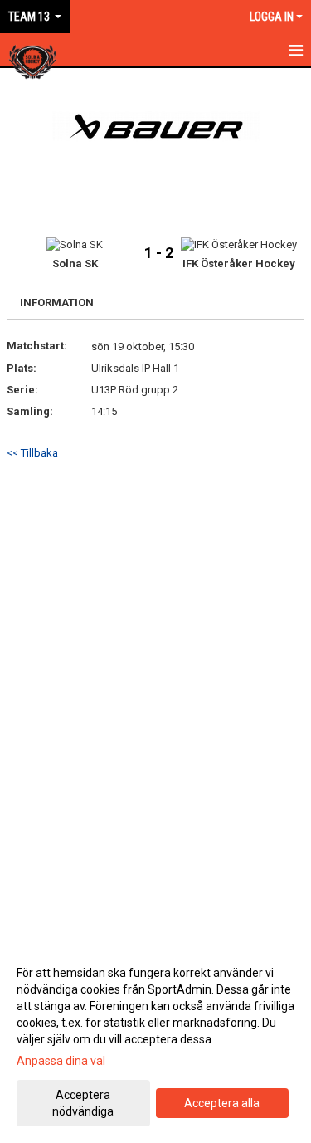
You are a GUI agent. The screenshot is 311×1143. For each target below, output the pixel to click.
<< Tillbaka (32, 453)
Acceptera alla (222, 1103)
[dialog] (155, 1041)
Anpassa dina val (61, 1060)
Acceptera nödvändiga (83, 1103)
